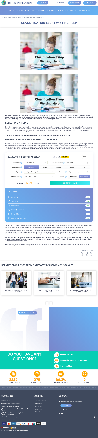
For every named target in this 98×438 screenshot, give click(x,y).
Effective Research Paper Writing (10, 406)
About (3, 388)
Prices (33, 10)
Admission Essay (6, 400)
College (45, 167)
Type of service (16, 162)
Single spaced (73, 176)
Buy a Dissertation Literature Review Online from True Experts (16, 409)
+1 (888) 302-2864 (67, 354)
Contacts (87, 388)
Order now (75, 3)
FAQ (79, 10)
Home (9, 10)
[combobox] (78, 162)
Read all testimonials (28, 313)
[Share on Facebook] (82, 254)
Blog (68, 388)
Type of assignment (57, 162)
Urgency (18, 172)
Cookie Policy (38, 409)
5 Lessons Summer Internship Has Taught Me (82, 291)
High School (31, 167)
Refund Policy (38, 406)
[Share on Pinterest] (91, 254)
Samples (73, 10)
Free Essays (74, 388)
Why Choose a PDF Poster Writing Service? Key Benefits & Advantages (14, 413)
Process (31, 388)
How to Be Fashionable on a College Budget (16, 291)
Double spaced (84, 176)
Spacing (62, 176)
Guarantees (51, 10)
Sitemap (94, 388)
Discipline (61, 172)
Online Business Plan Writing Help (11, 403)
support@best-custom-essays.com (73, 360)
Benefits (15, 388)
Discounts (41, 10)
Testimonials (63, 10)
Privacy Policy (38, 403)
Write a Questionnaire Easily (9, 417)
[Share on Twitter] (86, 254)
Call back (43, 3)
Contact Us (86, 10)
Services (16, 10)
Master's (72, 167)
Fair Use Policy (39, 411)
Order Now (25, 10)
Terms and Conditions (40, 400)
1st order (61, 157)
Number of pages (15, 176)
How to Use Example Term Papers (49, 291)
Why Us (9, 388)
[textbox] (80, 172)
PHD (84, 167)
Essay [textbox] (71, 162)
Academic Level (16, 167)
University (58, 167)
